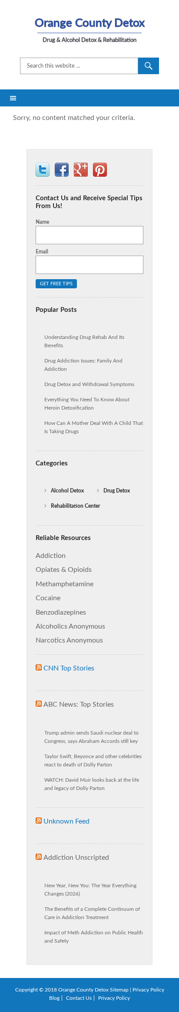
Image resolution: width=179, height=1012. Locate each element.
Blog (54, 998)
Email (42, 251)
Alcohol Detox (67, 490)
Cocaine (48, 598)
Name (42, 222)
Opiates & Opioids (64, 569)
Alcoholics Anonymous (70, 626)
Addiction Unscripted (76, 857)
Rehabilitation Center (75, 506)
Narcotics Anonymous (69, 640)
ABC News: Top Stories (78, 704)
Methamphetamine (64, 584)
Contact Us (79, 998)
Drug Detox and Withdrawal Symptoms (89, 384)
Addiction (51, 555)
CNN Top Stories (68, 668)
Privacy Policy (148, 989)
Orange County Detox (90, 23)
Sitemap (119, 989)
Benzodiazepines (61, 612)
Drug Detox (116, 490)
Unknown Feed (66, 821)
